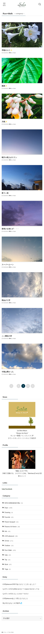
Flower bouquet (11, 522)
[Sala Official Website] (22, 4)
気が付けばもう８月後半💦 (12, 603)
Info (7, 531)
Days (8, 508)
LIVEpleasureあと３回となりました (15, 598)
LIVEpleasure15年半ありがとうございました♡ (19, 584)
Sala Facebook (7, 489)
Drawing (8, 512)
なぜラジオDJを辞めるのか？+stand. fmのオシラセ (21, 589)
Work (8, 564)
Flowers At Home (12, 526)
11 (33, 386)
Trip (7, 560)
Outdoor (8, 545)
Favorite (8, 517)
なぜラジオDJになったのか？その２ (16, 594)
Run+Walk (10, 550)
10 (28, 386)
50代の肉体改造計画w (13, 503)
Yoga (7, 569)
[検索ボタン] (39, 4)
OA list (8, 541)
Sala (7, 555)
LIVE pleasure (11, 536)
